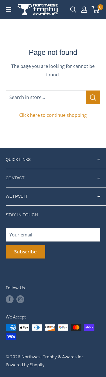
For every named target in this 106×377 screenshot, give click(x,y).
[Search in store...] (93, 97)
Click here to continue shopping (53, 115)
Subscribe (25, 251)
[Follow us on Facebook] (10, 299)
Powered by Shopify (25, 364)
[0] (95, 9)
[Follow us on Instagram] (20, 299)
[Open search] (73, 10)
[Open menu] (8, 9)
